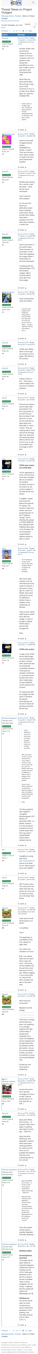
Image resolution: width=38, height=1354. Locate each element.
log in (3, 27)
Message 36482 (23, 643)
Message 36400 (23, 234)
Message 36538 (23, 1244)
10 (17, 31)
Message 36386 (23, 134)
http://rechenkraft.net (26, 860)
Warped (5, 908)
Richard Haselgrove (9, 718)
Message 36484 (23, 849)
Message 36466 (23, 368)
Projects (18, 16)
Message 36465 (23, 342)
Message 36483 (23, 718)
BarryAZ (5, 38)
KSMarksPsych (9, 292)
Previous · (5, 31)
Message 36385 (23, 38)
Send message (6, 41)
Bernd (4, 398)
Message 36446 (23, 292)
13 (26, 31)
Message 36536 (23, 1169)
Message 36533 (23, 1113)
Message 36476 (23, 398)
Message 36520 (23, 1079)
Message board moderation (10, 21)
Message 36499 (23, 877)
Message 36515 (23, 908)
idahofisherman (9, 134)
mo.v (4, 459)
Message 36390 (23, 171)
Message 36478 (23, 459)
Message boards (7, 16)
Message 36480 (23, 548)
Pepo (4, 548)
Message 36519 (23, 994)
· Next (30, 31)
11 (20, 31)
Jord (5, 1079)
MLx (3, 849)
